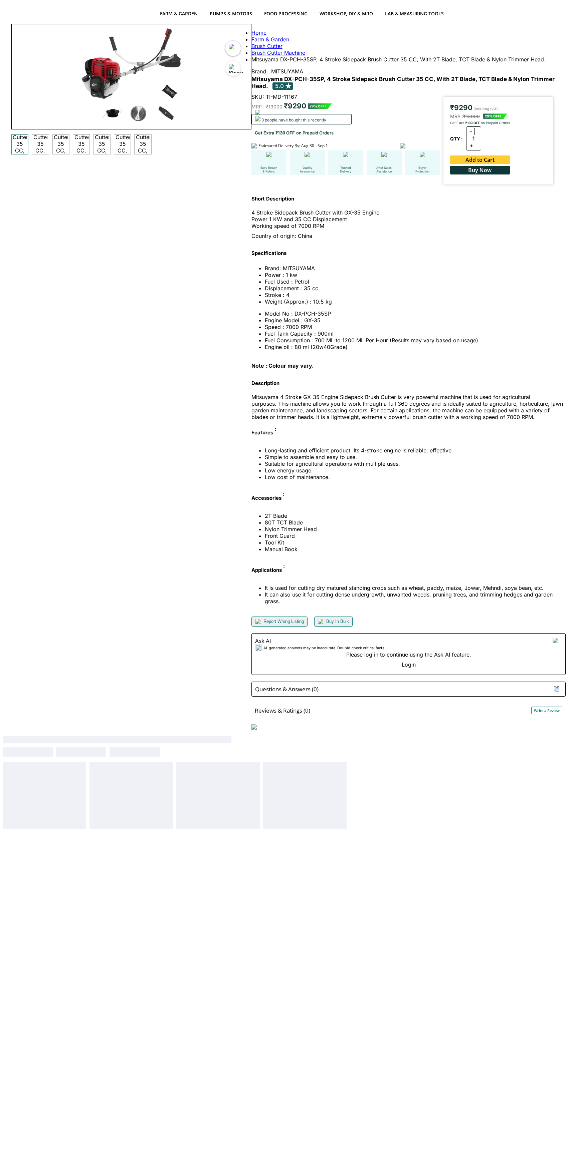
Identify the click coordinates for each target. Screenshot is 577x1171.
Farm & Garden (179, 13)
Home (258, 32)
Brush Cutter (266, 46)
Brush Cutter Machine (278, 52)
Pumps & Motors (231, 13)
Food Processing (286, 13)
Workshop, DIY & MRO (346, 13)
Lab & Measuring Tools (414, 13)
